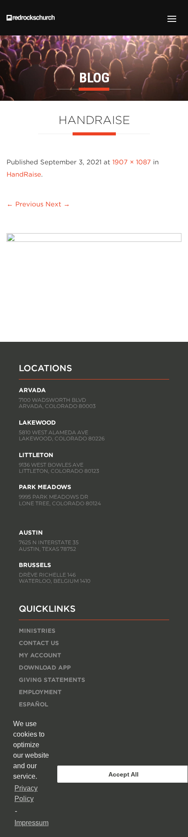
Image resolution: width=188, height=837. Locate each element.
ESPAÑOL (33, 704)
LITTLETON (36, 455)
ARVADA (32, 390)
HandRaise (24, 174)
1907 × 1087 (131, 162)
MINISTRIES (37, 631)
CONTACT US (39, 643)
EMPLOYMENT (40, 692)
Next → (57, 204)
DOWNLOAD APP (45, 667)
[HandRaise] (94, 239)
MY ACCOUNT (40, 655)
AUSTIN (31, 532)
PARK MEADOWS (45, 487)
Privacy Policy (26, 793)
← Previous (25, 204)
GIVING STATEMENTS (52, 680)
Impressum (31, 822)
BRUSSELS (35, 565)
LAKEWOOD (37, 422)
